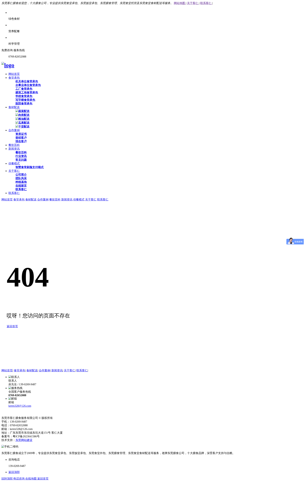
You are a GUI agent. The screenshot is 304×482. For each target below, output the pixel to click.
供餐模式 (14, 163)
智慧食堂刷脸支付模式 (29, 167)
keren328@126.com (19, 405)
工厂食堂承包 (23, 88)
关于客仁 (193, 3)
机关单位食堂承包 (26, 81)
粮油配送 (24, 118)
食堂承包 (14, 77)
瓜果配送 (24, 122)
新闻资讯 (14, 148)
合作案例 (14, 130)
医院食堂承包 (23, 103)
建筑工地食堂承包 (26, 92)
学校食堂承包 (23, 96)
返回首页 (12, 326)
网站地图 (180, 3)
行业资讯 (21, 156)
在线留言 (21, 185)
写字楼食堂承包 (25, 99)
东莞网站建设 (23, 440)
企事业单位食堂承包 (28, 85)
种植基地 (21, 181)
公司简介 (21, 174)
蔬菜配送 (24, 111)
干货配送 (24, 126)
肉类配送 (24, 114)
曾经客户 (21, 137)
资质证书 (21, 133)
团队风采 (21, 178)
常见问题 (21, 159)
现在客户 (21, 141)
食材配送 (14, 107)
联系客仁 (206, 3)
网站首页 (14, 73)
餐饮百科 (14, 144)
